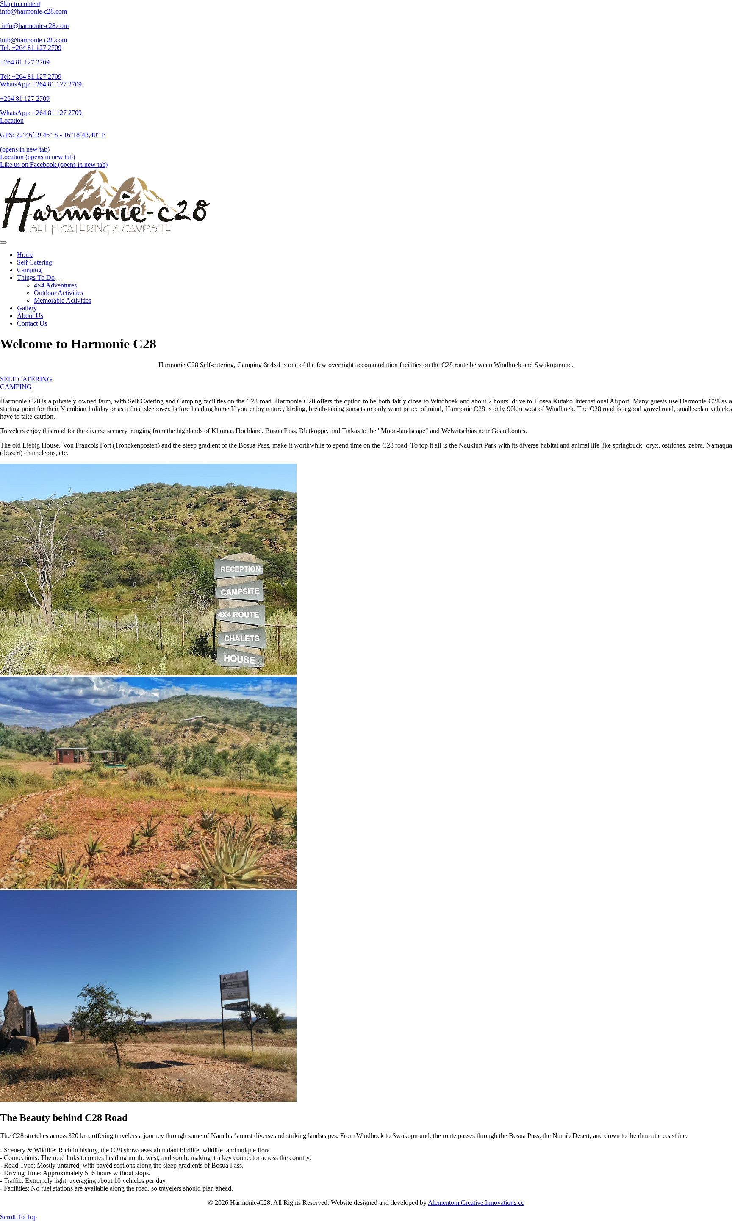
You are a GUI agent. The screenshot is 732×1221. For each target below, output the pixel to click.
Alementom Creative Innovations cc (476, 1202)
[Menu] (3, 242)
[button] (18, 1217)
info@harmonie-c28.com (35, 25)
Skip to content (20, 3)
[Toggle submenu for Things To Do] (58, 280)
